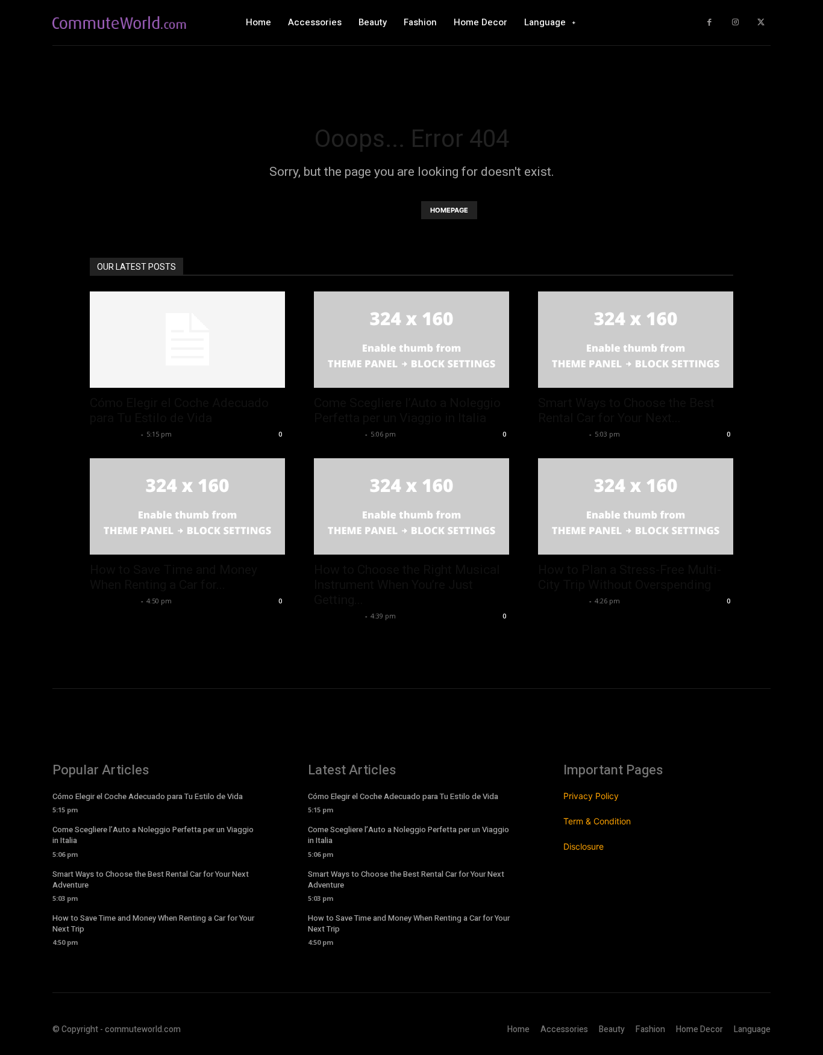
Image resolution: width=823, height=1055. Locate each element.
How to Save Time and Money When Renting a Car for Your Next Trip (153, 923)
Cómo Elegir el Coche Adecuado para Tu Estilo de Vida (179, 410)
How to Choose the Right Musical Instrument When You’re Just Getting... (407, 584)
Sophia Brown (114, 433)
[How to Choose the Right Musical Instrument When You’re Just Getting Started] (411, 506)
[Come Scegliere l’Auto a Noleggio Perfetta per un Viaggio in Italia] (411, 339)
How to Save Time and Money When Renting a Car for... (173, 577)
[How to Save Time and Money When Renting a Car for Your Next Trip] (187, 506)
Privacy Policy (591, 796)
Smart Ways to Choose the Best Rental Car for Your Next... (626, 410)
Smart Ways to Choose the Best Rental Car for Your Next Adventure (150, 879)
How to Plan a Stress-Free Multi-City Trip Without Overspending (629, 577)
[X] (761, 23)
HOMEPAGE (449, 210)
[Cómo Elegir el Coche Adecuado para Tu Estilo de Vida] (187, 339)
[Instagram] (735, 23)
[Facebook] (709, 23)
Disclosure (583, 846)
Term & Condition (597, 821)
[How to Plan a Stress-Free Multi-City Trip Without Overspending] (635, 506)
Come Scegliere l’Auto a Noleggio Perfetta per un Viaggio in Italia (407, 410)
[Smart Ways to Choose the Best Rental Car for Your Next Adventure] (635, 339)
